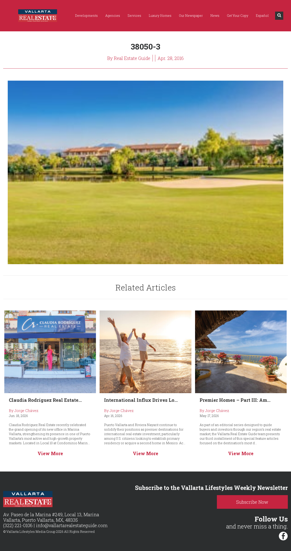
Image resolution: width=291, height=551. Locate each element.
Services (134, 15)
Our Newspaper (191, 15)
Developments (86, 15)
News (214, 15)
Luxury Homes (160, 15)
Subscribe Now (252, 502)
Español (262, 15)
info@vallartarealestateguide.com (72, 525)
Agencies (112, 15)
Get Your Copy (237, 15)
